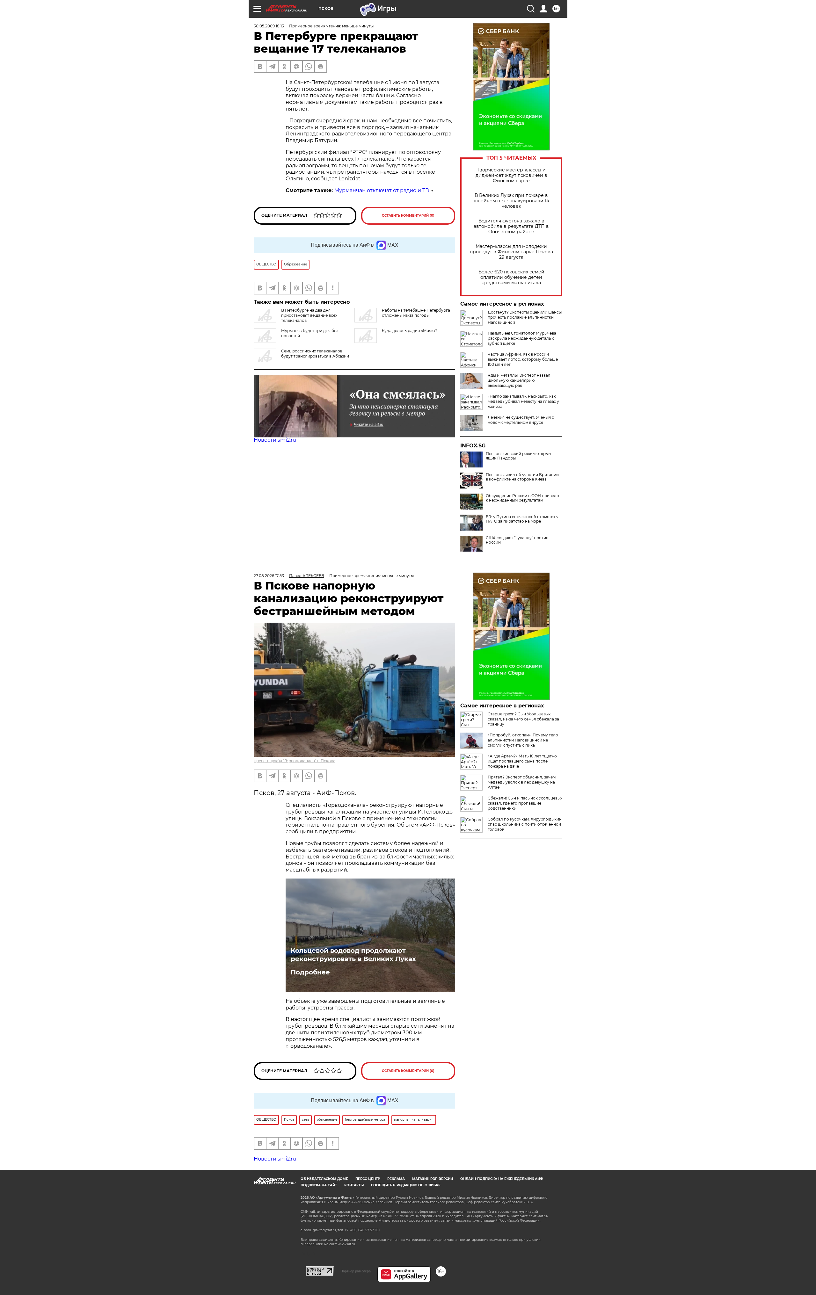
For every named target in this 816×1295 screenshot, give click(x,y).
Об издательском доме (324, 1242)
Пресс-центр (367, 1242)
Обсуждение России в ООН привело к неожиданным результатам (522, 498)
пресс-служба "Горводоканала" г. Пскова (294, 760)
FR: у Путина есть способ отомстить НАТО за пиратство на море (522, 519)
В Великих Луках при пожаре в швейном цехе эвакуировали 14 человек (511, 201)
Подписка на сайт (319, 1248)
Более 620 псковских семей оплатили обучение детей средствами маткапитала (511, 277)
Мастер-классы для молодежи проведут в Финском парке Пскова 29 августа (511, 252)
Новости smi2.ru (275, 440)
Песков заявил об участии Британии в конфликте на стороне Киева (522, 477)
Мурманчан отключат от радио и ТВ (381, 190)
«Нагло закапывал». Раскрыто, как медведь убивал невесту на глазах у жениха (523, 401)
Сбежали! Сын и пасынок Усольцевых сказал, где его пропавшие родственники (525, 803)
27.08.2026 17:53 (269, 575)
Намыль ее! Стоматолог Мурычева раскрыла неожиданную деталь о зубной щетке (522, 338)
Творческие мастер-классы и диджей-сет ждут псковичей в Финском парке (511, 175)
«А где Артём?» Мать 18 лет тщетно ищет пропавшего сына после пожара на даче (522, 761)
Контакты (354, 1248)
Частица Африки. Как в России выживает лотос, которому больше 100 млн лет (523, 359)
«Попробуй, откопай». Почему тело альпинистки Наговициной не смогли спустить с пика (523, 740)
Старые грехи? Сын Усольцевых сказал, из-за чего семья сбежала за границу (523, 719)
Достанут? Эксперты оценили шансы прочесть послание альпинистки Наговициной (525, 317)
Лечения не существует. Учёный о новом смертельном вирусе (521, 420)
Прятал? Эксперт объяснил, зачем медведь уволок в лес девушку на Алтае (522, 782)
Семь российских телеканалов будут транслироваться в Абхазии (315, 353)
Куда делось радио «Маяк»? (410, 330)
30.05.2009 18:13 (269, 26)
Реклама (396, 1242)
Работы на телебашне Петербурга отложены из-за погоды (416, 313)
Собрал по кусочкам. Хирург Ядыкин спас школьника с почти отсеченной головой (525, 824)
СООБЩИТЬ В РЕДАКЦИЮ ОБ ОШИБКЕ (406, 1248)
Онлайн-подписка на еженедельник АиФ (501, 1242)
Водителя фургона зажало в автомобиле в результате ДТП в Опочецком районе (511, 226)
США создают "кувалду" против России (517, 540)
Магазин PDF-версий (432, 1242)
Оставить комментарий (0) (408, 215)
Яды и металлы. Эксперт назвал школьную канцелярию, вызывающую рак (519, 380)
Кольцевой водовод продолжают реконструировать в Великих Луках (353, 955)
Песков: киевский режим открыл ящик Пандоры (518, 456)
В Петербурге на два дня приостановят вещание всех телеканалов (309, 315)
